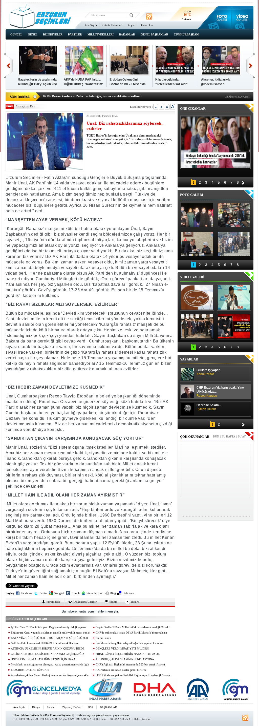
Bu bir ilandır (103, 638)
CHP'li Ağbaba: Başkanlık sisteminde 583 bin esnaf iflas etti (130, 664)
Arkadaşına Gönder (85, 601)
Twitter (43, 593)
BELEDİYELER (52, 34)
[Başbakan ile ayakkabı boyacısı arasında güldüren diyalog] (234, 326)
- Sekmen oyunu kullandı (63, 96)
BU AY (242, 436)
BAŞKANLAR (108, 707)
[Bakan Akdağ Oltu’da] (197, 244)
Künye (36, 707)
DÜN (216, 436)
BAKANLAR (127, 34)
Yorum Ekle (53, 601)
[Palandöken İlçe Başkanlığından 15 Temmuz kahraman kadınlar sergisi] (234, 244)
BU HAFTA (228, 436)
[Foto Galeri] (220, 17)
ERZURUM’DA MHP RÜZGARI (30, 669)
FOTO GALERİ (191, 195)
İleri (250, 65)
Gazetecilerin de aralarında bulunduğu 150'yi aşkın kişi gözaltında (37, 84)
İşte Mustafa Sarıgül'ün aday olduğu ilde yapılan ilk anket (129, 643)
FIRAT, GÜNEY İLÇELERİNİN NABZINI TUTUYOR (128, 654)
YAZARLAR (189, 359)
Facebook (26, 593)
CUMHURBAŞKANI (186, 34)
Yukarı (134, 601)
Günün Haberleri (112, 25)
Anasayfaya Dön (25, 106)
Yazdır (113, 601)
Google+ (59, 593)
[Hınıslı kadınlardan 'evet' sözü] (197, 215)
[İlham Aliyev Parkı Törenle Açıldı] (197, 297)
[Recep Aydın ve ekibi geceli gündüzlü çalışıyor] (234, 215)
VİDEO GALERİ (192, 277)
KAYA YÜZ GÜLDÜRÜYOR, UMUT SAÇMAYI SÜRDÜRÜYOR (49, 638)
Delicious (128, 593)
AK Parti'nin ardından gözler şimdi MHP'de (121, 669)
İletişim (51, 707)
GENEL (32, 34)
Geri (8, 65)
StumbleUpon (95, 593)
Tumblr (75, 593)
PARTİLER (75, 34)
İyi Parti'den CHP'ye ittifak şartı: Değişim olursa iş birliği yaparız (48, 627)
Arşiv (131, 25)
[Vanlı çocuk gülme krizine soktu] (234, 297)
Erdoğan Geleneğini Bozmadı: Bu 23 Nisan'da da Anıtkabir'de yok (128, 84)
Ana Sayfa (91, 25)
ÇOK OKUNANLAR (194, 436)
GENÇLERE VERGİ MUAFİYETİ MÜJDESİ (122, 648)
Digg (113, 593)
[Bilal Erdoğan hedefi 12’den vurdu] (197, 326)
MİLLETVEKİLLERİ (101, 34)
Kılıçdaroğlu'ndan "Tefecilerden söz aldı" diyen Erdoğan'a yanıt (171, 84)
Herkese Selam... (209, 407)
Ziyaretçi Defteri (71, 707)
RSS (90, 707)
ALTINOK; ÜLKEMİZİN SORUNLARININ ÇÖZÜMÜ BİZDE (47, 648)
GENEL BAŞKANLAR (154, 34)
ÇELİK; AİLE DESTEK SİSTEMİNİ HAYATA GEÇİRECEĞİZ (47, 654)
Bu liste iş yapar (208, 372)
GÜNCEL (16, 34)
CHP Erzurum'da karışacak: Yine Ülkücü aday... (220, 391)
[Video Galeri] (242, 17)
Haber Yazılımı (142, 718)
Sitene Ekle (146, 25)
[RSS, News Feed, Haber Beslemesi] (149, 16)
